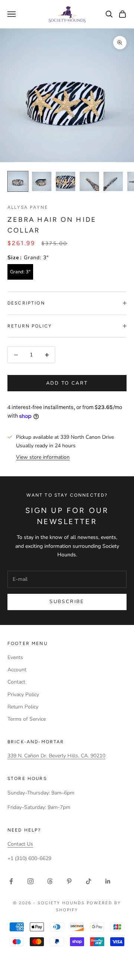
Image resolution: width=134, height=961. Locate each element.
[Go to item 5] (113, 181)
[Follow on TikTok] (88, 881)
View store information (43, 457)
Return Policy (22, 706)
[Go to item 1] (17, 181)
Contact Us (20, 844)
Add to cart (67, 383)
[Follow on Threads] (50, 881)
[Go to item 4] (89, 181)
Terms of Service (26, 719)
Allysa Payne (27, 207)
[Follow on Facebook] (11, 881)
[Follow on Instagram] (30, 881)
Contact (16, 681)
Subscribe (67, 601)
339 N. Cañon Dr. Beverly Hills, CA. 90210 (56, 755)
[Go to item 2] (41, 181)
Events (15, 657)
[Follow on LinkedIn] (108, 881)
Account (16, 669)
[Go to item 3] (65, 181)
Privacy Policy (23, 694)
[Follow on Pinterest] (69, 881)
